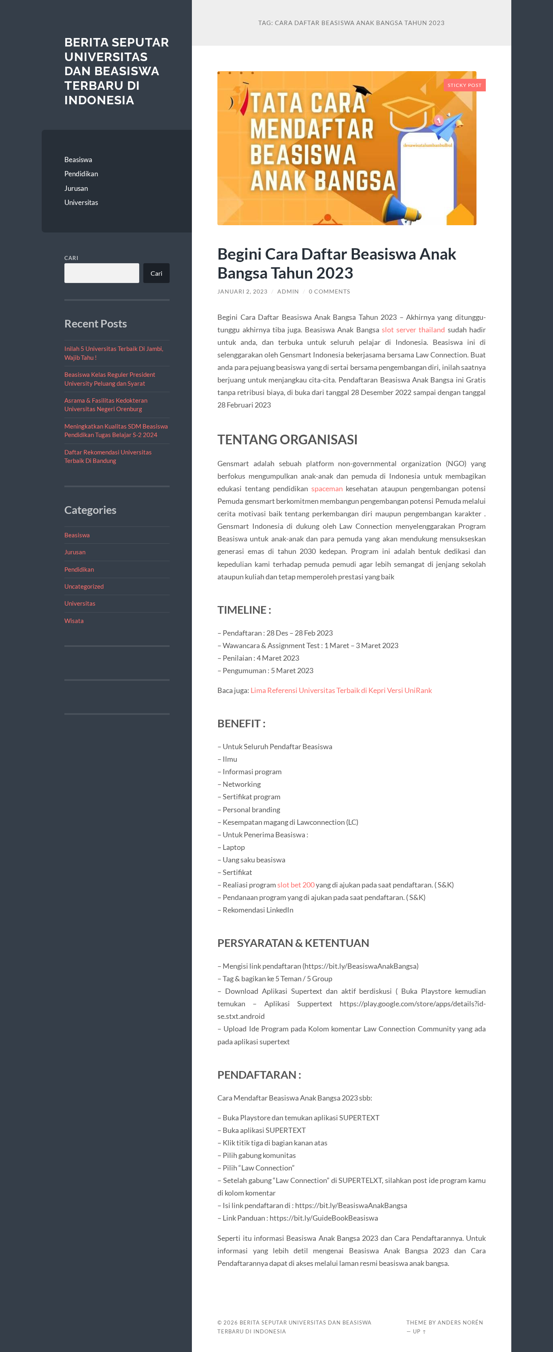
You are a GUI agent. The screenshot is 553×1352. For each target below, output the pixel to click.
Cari (71, 258)
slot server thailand (413, 329)
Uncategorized (84, 586)
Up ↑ (420, 1331)
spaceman (327, 488)
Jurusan (76, 188)
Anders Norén (460, 1322)
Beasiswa (78, 159)
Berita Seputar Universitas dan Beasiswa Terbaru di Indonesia (116, 71)
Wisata (74, 620)
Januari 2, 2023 (242, 291)
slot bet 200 (296, 884)
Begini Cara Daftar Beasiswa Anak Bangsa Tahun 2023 (337, 263)
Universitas (81, 202)
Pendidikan (81, 173)
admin (288, 291)
